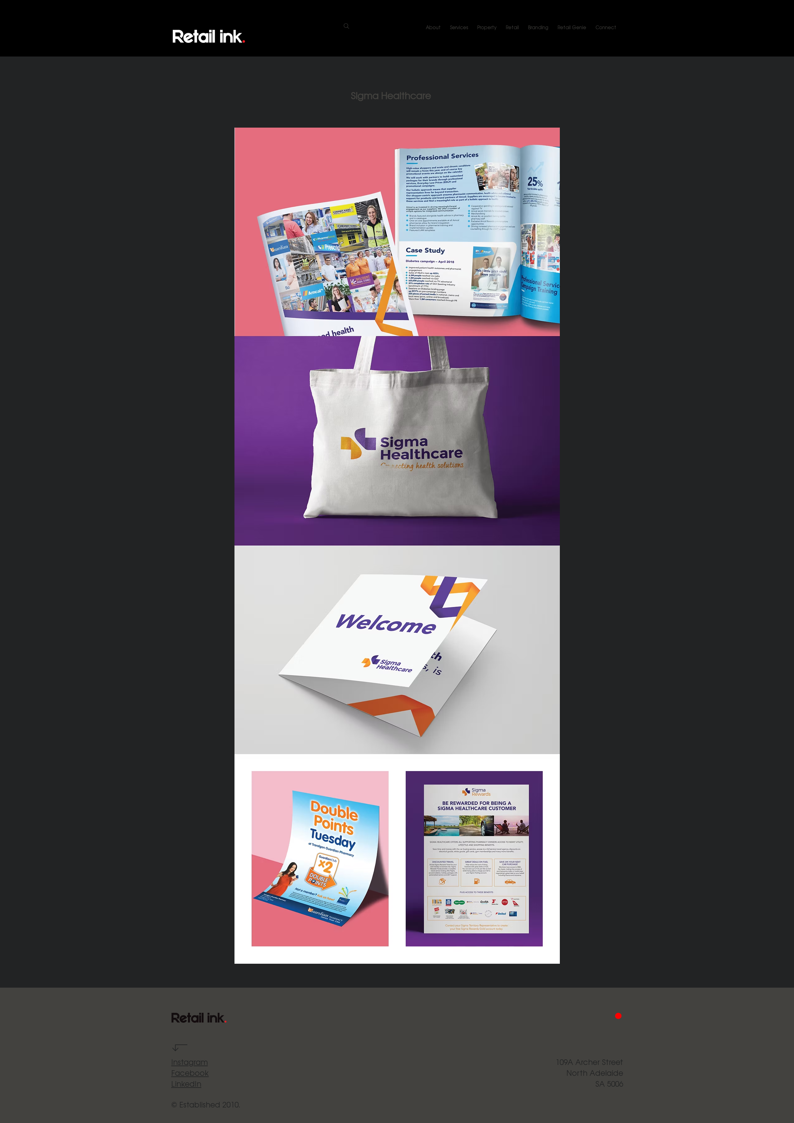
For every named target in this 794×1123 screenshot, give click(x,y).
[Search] (346, 26)
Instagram (189, 1061)
